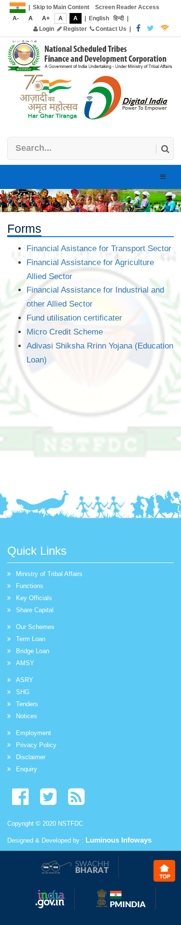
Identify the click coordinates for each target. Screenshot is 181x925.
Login (46, 29)
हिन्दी (118, 18)
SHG (22, 692)
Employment (33, 733)
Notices (26, 716)
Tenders (27, 704)
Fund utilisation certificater (74, 317)
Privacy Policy (36, 745)
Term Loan (30, 639)
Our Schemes (35, 626)
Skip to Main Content (61, 7)
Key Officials (34, 598)
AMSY (25, 663)
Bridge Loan (32, 651)
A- (16, 18)
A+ (46, 18)
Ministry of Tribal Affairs (49, 573)
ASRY (24, 680)
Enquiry (26, 769)
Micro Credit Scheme (65, 331)
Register (74, 29)
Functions (29, 586)
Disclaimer (30, 757)
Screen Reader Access (127, 7)
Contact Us (110, 29)
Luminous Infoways (118, 840)
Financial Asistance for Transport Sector (99, 248)
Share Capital (35, 610)
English (99, 18)
